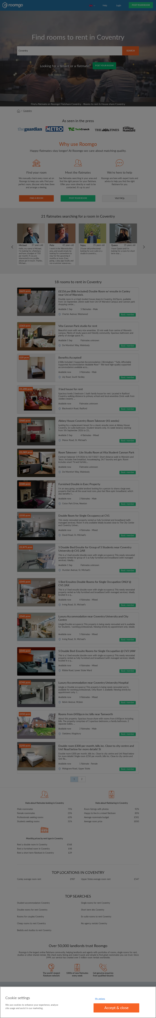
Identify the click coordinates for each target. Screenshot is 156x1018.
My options (100, 999)
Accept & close (116, 1008)
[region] (78, 1002)
